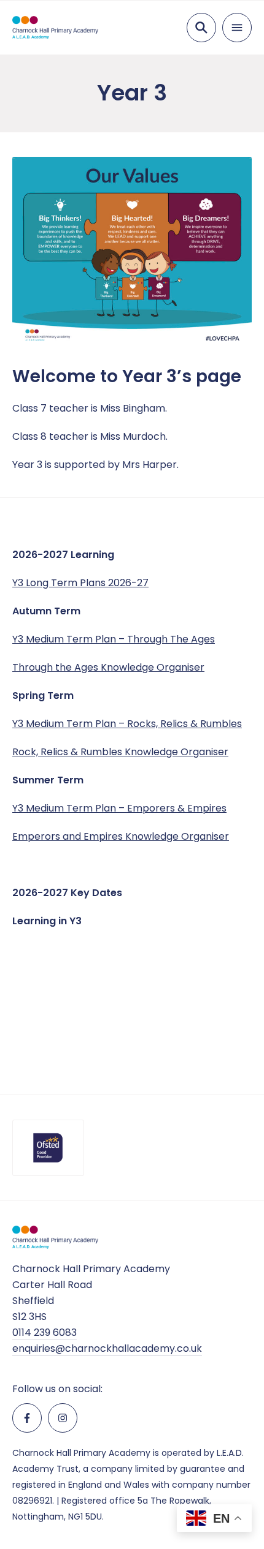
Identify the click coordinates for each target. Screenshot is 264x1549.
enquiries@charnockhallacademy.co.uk (107, 1348)
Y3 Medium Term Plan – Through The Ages (113, 639)
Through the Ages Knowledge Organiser (108, 667)
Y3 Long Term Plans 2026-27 (80, 583)
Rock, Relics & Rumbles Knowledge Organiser (120, 752)
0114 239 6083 (44, 1332)
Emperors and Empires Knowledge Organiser (120, 836)
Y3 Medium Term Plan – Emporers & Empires (119, 808)
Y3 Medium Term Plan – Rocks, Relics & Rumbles (127, 724)
